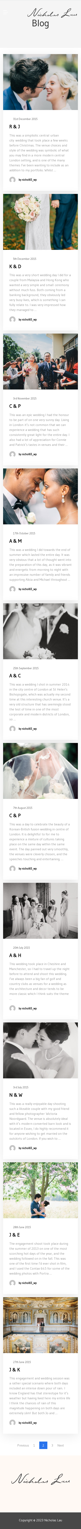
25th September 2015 (25, 668)
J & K (14, 1370)
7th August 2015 (22, 807)
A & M (15, 541)
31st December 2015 (25, 119)
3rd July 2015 (20, 1087)
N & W (15, 1095)
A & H (15, 955)
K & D (15, 266)
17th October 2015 (23, 533)
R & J (14, 126)
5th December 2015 (24, 258)
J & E (14, 1235)
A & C (15, 676)
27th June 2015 (21, 1362)
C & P (15, 406)
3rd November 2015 (24, 398)
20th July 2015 (21, 947)
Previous (23, 1445)
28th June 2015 (21, 1227)
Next (60, 1445)
